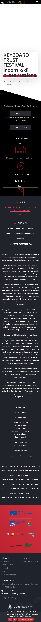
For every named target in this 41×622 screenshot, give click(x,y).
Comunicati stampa (8, 575)
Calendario (5, 561)
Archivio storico (7, 565)
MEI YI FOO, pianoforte (12, 207)
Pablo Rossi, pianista (28, 207)
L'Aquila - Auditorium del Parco (20, 158)
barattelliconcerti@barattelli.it (15, 594)
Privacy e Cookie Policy (30, 561)
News (3, 571)
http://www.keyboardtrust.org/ (20, 456)
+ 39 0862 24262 (10, 591)
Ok (10, 619)
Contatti (4, 568)
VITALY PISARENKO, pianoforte (20, 210)
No (15, 619)
